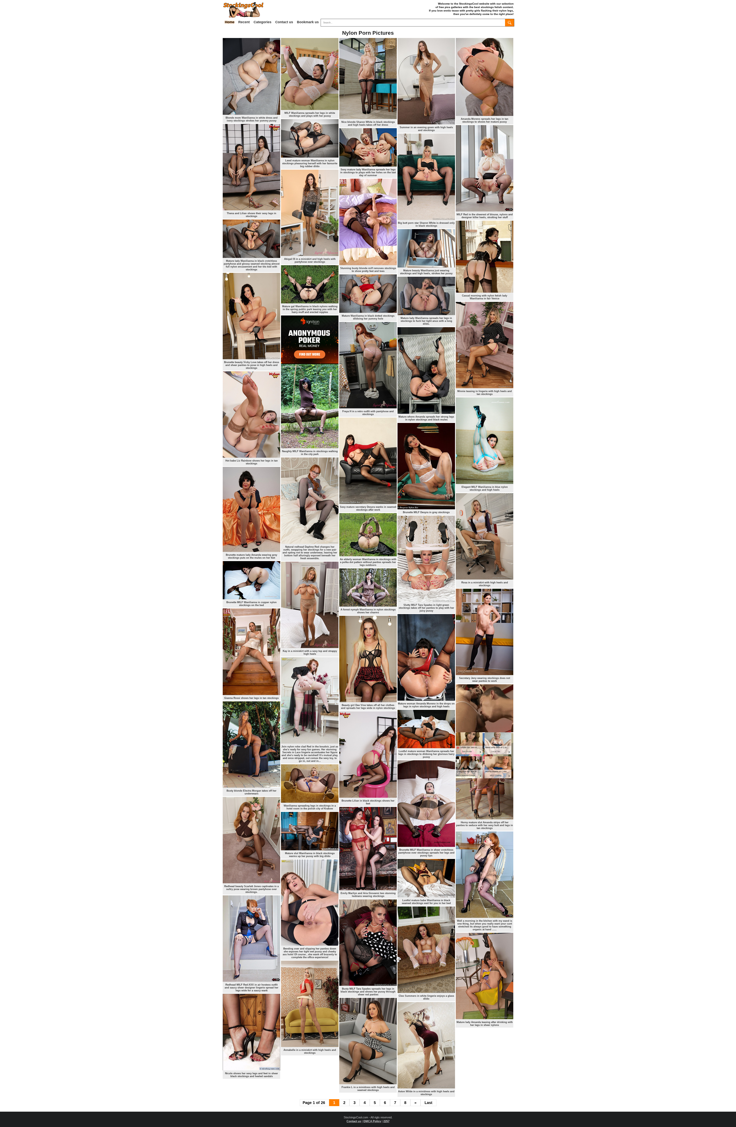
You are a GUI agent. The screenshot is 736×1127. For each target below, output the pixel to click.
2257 (386, 1121)
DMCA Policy (372, 1121)
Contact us (284, 22)
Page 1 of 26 (314, 1103)
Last (428, 1103)
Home (229, 22)
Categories (262, 22)
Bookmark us (308, 22)
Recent (244, 22)
